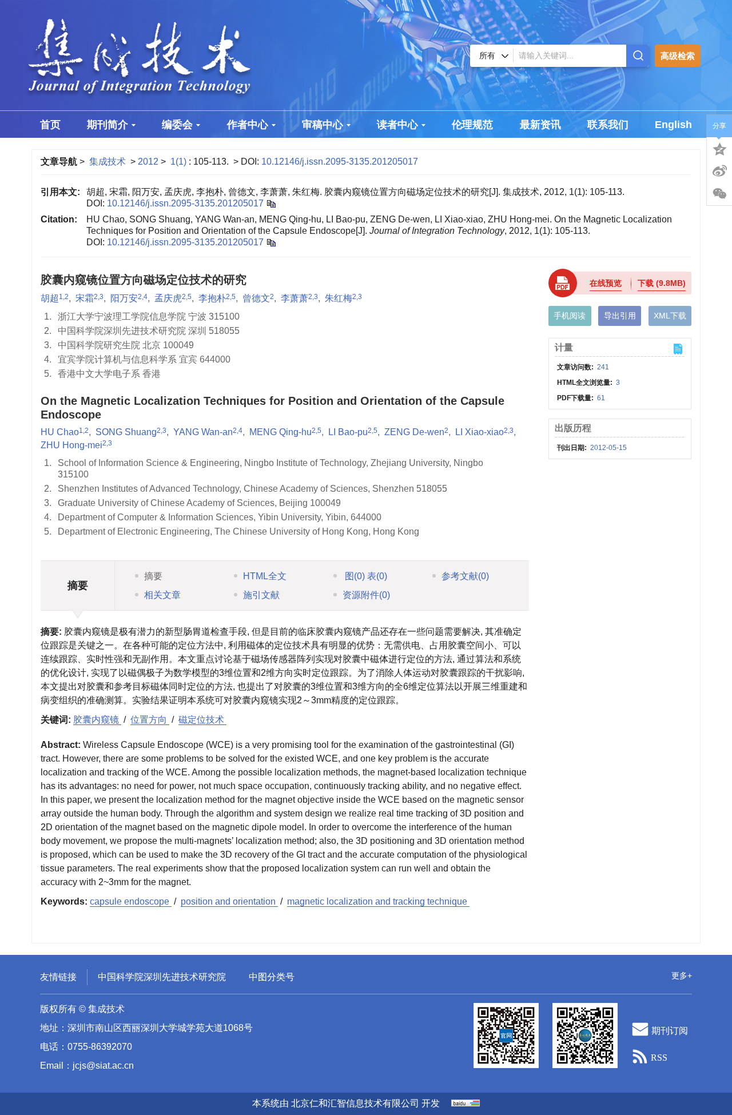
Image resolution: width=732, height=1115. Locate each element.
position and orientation (229, 901)
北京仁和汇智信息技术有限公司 (355, 1103)
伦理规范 (472, 124)
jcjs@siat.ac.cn (103, 1065)
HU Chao (60, 432)
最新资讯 (540, 124)
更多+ (681, 975)
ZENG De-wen (414, 432)
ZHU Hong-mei (71, 445)
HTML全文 (265, 576)
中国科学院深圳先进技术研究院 (162, 977)
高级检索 (678, 56)
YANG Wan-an (203, 432)
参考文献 (465, 576)
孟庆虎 (168, 298)
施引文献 (261, 595)
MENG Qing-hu (280, 432)
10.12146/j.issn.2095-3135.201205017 (339, 161)
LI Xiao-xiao (479, 432)
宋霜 (84, 298)
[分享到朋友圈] (719, 194)
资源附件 (366, 595)
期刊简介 (107, 124)
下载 (662, 283)
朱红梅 (338, 298)
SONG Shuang (126, 432)
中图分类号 (272, 977)
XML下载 (670, 315)
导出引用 (620, 315)
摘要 (153, 576)
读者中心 (397, 124)
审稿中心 (322, 124)
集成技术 (107, 161)
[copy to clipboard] (271, 242)
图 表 (365, 576)
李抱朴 (212, 298)
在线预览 (606, 283)
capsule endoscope (131, 901)
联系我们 (607, 124)
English (673, 124)
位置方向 (149, 719)
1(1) (179, 161)
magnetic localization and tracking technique (378, 901)
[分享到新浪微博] (719, 171)
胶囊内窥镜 (97, 719)
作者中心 (247, 124)
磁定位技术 (202, 719)
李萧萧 (294, 298)
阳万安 (124, 298)
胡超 (50, 298)
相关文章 (162, 595)
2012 (148, 161)
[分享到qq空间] (719, 148)
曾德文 (256, 298)
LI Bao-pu (348, 432)
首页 (50, 124)
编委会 (177, 124)
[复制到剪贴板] (271, 203)
